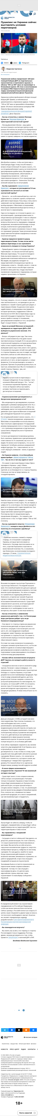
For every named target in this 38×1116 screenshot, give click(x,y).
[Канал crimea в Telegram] (4, 1030)
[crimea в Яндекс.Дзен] (19, 1030)
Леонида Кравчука (17, 119)
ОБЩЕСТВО (14, 1044)
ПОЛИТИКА (5, 1044)
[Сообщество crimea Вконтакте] (11, 1030)
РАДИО (23, 1050)
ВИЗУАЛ (33, 1044)
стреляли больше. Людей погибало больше (17, 554)
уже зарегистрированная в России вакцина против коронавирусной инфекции (17, 922)
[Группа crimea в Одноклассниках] (26, 1030)
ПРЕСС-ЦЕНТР (14, 1050)
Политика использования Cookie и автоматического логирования (18, 1066)
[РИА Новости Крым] (7, 18)
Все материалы (5, 74)
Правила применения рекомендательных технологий (18, 1070)
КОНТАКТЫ (32, 1050)
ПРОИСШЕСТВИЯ (24, 1044)
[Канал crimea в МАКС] (33, 1030)
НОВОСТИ (4, 1050)
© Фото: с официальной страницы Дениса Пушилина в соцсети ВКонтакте (18, 54)
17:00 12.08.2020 (5, 31)
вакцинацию (13, 937)
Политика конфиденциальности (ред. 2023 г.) (15, 1069)
